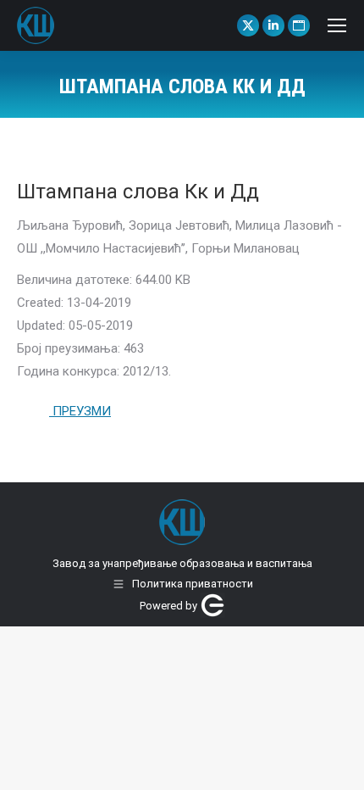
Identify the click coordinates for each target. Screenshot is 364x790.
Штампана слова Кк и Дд (138, 191)
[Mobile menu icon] (337, 25)
